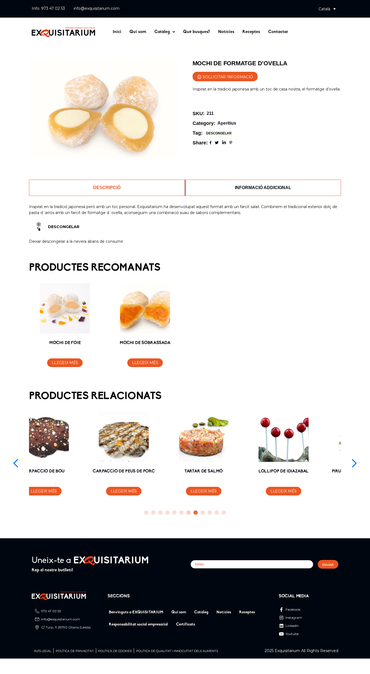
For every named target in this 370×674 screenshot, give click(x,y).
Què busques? (196, 32)
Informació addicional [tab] (263, 187)
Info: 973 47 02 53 (48, 8)
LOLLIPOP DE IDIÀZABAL (225, 471)
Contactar (278, 32)
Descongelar (219, 133)
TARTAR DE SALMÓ (145, 471)
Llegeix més (65, 362)
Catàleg (162, 32)
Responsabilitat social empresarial (138, 625)
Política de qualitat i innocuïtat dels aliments (177, 651)
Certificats (185, 625)
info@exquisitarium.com (96, 8)
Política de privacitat (75, 651)
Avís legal (42, 651)
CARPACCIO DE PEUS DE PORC (65, 471)
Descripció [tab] (107, 187)
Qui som (137, 32)
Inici (117, 32)
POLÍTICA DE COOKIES (115, 651)
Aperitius (227, 123)
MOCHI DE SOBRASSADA (145, 343)
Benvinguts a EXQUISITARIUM (136, 612)
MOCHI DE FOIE (65, 343)
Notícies (226, 32)
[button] (327, 8)
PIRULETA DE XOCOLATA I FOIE (305, 471)
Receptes (251, 32)
